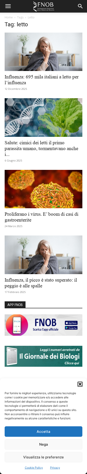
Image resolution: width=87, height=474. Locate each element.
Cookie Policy (34, 467)
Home (9, 17)
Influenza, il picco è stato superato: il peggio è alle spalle (41, 283)
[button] (80, 384)
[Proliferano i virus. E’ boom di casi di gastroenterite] (43, 189)
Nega (43, 444)
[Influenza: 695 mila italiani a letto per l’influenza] (43, 52)
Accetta (43, 431)
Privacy (55, 467)
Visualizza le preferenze (43, 457)
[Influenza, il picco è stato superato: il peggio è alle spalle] (43, 254)
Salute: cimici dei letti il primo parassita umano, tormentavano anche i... (41, 148)
